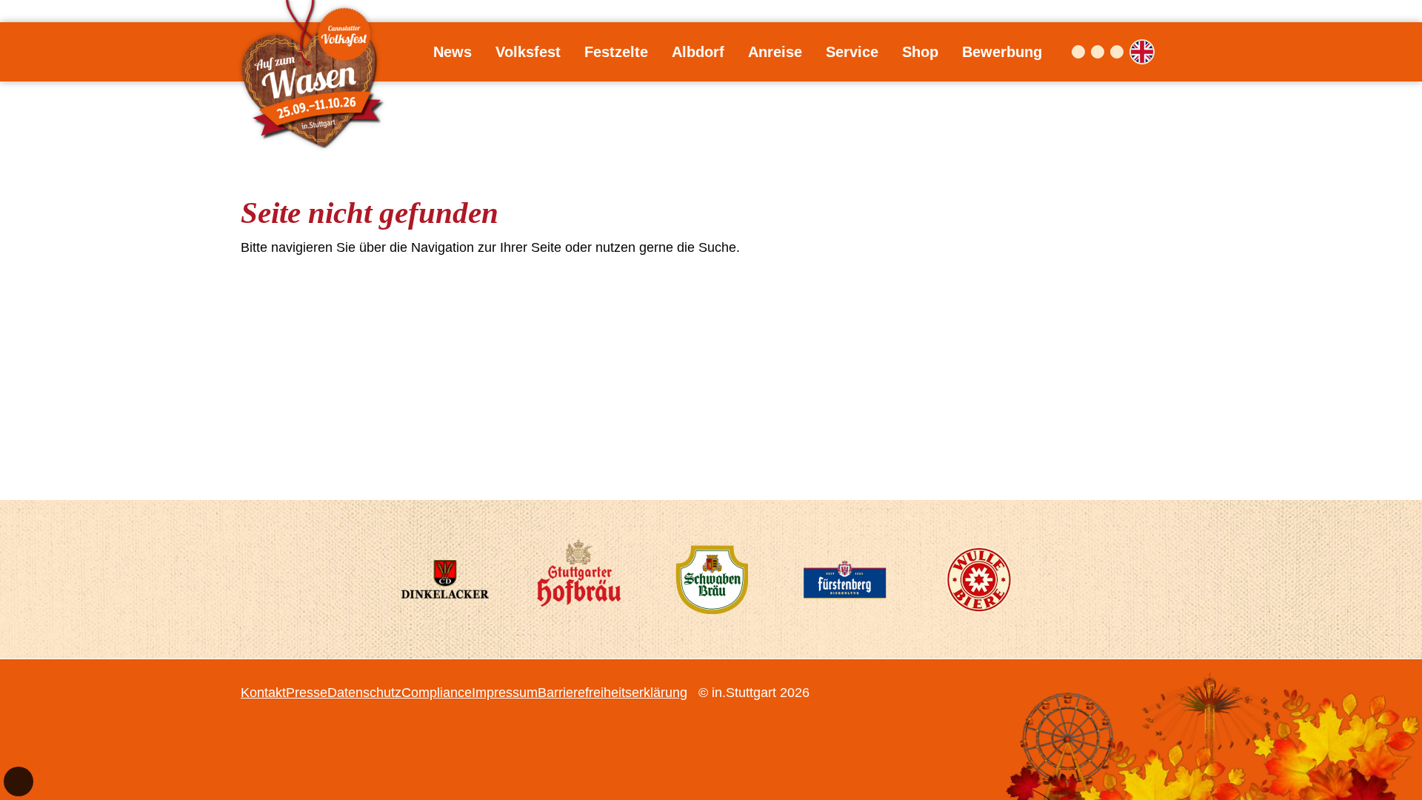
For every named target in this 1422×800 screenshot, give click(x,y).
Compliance (436, 692)
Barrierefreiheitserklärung (612, 692)
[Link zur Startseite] (315, 51)
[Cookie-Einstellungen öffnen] (18, 781)
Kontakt (263, 692)
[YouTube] (1117, 52)
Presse (306, 692)
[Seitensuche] (1169, 52)
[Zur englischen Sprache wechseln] (1142, 51)
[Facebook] (1078, 52)
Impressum (505, 692)
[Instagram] (1097, 52)
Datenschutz (364, 692)
